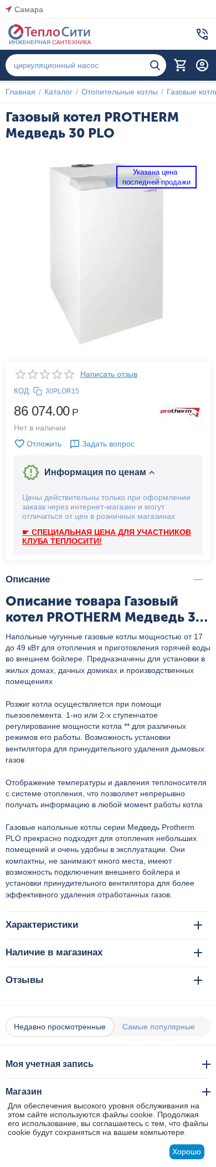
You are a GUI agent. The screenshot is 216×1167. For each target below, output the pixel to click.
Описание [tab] (28, 579)
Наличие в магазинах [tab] (54, 952)
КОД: (22, 391)
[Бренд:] (180, 411)
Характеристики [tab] (42, 924)
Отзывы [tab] (25, 980)
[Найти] (155, 65)
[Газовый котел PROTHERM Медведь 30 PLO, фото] (108, 254)
